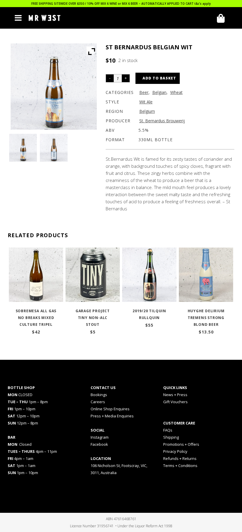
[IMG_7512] (23, 148)
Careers (98, 401)
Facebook (99, 444)
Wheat (176, 92)
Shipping (171, 437)
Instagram (100, 437)
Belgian (159, 92)
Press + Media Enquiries (112, 416)
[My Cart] (223, 18)
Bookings (99, 394)
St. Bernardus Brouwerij (162, 120)
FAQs (167, 430)
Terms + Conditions (180, 465)
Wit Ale (146, 102)
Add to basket (159, 78)
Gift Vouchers (175, 401)
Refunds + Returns (180, 458)
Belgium (147, 111)
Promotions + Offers (181, 444)
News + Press (175, 394)
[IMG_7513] (54, 148)
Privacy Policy (175, 451)
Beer (143, 92)
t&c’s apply (202, 3)
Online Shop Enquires (110, 408)
